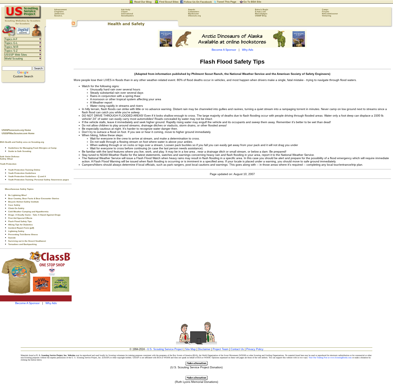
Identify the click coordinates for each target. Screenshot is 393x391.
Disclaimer (204, 349)
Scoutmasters (127, 16)
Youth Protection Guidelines (22, 173)
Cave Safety (14, 205)
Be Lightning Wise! (17, 195)
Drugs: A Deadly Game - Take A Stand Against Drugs (34, 215)
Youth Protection (8, 164)
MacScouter (193, 14)
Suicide (12, 238)
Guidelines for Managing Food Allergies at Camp (32, 148)
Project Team (220, 349)
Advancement (60, 10)
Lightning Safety (16, 231)
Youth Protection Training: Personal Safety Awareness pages (38, 180)
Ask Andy (125, 10)
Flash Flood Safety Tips (20, 221)
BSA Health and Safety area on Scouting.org (22, 142)
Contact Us (237, 349)
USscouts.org (194, 16)
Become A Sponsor (27, 303)
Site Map (190, 349)
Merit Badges (261, 14)
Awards (191, 10)
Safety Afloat (6, 159)
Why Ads (51, 303)
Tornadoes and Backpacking (22, 244)
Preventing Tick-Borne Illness (23, 234)
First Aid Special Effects (20, 218)
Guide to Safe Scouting (19, 151)
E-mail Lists (260, 12)
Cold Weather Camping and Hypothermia (28, 211)
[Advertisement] (35, 104)
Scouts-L (58, 16)
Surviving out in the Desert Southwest (27, 241)
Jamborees (59, 14)
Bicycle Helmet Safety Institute (23, 202)
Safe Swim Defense (9, 156)
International (127, 14)
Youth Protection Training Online (24, 170)
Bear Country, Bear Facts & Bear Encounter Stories (33, 198)
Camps (325, 10)
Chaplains (59, 12)
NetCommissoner (330, 14)
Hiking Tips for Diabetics (20, 225)
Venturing (326, 16)
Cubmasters (193, 12)
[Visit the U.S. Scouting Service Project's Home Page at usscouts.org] (23, 18)
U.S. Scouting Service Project (165, 349)
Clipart (124, 12)
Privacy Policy (254, 349)
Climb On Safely (16, 208)
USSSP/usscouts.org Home (16, 130)
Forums (325, 12)
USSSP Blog (261, 16)
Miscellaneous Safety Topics (19, 189)
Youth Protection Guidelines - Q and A (27, 176)
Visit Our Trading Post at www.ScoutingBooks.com (330, 357)
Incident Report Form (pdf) (21, 228)
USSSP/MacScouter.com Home (18, 133)
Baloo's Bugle (261, 10)
